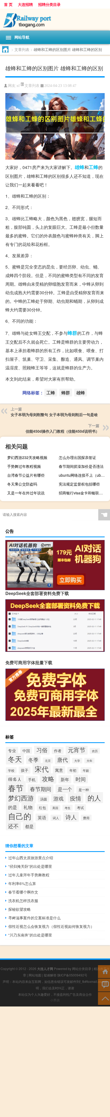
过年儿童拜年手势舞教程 (28, 874)
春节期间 (40, 789)
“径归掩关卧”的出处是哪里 (30, 866)
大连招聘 (25, 4)
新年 (65, 779)
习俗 (42, 750)
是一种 (83, 789)
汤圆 (43, 799)
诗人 (71, 817)
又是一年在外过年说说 (26, 492)
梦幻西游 (21, 797)
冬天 (15, 759)
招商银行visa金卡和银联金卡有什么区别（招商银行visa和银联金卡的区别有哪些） (84, 492)
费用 (86, 817)
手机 (32, 779)
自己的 (19, 815)
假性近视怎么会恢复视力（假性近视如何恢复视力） (51, 926)
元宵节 (76, 749)
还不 (13, 826)
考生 (67, 808)
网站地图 (35, 975)
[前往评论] (104, 985)
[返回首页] (104, 971)
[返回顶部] (104, 998)
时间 (81, 778)
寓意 (59, 770)
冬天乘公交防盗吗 (22, 484)
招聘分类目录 (49, 4)
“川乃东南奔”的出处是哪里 (30, 935)
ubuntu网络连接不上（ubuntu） (84, 475)
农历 (95, 751)
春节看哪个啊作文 (23, 892)
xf (18, 86)
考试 (80, 807)
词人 (56, 817)
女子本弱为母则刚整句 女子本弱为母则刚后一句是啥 (54, 414)
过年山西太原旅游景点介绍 (30, 857)
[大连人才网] (55, 20)
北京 (48, 760)
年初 (72, 770)
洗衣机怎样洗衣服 (23, 900)
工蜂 (93, 167)
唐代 (62, 759)
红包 (42, 807)
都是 (29, 826)
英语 (42, 817)
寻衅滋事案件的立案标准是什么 (34, 917)
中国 (26, 750)
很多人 (15, 779)
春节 (15, 787)
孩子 (24, 770)
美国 (55, 808)
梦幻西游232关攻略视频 (27, 457)
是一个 (65, 788)
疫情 (75, 798)
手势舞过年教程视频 (24, 466)
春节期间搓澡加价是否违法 (81, 466)
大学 (77, 761)
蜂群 (72, 332)
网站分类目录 (81, 968)
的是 (12, 807)
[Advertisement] (55, 1061)
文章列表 (21, 49)
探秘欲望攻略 (19, 909)
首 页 (8, 4)
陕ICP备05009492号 (72, 975)
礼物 (28, 807)
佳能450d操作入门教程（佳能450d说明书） (62, 431)
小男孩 (55, 1000)
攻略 (48, 778)
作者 (57, 750)
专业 (12, 750)
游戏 (58, 798)
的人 (94, 797)
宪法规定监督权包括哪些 (79, 484)
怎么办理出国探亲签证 (77, 457)
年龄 (86, 770)
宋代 (42, 769)
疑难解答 (50, 975)
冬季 (33, 759)
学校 (11, 770)
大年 (89, 761)
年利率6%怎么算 (22, 883)
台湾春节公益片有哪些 (26, 475)
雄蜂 (79, 167)
